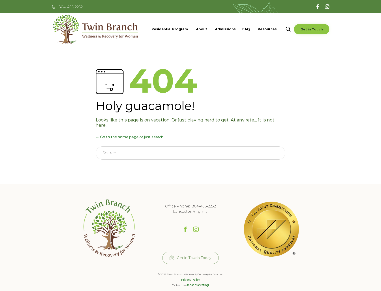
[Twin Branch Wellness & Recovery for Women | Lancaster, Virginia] (96, 29)
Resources (267, 29)
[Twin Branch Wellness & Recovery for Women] (109, 259)
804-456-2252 (204, 206)
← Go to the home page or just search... (130, 137)
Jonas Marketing (198, 285)
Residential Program (169, 29)
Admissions (225, 29)
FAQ (246, 29)
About (201, 29)
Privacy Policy (190, 279)
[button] (311, 29)
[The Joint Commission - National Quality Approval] (271, 258)
